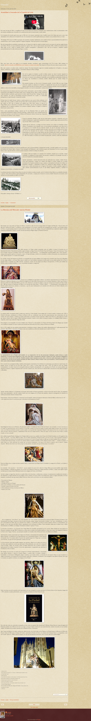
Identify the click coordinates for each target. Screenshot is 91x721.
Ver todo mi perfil (9, 715)
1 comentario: (13, 202)
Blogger (39, 719)
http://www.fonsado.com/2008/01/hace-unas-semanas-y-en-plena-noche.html (22, 65)
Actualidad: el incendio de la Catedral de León (17, 12)
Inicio (34, 704)
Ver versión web (34, 707)
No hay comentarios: (14, 699)
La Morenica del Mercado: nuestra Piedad (15, 210)
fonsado (4, 4)
